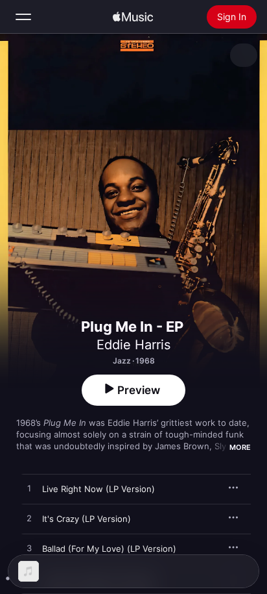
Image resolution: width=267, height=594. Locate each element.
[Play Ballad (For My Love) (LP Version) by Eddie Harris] (29, 548)
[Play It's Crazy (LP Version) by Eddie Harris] (29, 519)
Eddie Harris (133, 345)
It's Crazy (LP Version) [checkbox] (86, 519)
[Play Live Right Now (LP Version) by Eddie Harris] (29, 489)
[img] (133, 17)
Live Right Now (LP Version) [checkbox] (98, 489)
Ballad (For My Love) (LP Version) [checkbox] (109, 548)
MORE (240, 447)
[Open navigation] (23, 17)
